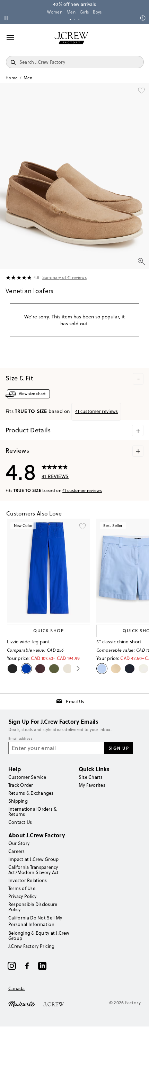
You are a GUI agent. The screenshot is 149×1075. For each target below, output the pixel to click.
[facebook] (27, 965)
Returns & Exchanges (31, 793)
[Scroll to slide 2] (74, 19)
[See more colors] (75, 668)
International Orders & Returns (32, 811)
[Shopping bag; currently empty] (140, 38)
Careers (16, 851)
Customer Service (27, 777)
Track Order (20, 785)
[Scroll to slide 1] (70, 19)
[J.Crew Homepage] (71, 38)
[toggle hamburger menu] (10, 37)
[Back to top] (136, 1062)
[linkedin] (42, 965)
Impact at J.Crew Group (33, 859)
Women (54, 12)
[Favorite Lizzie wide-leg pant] (82, 526)
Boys (97, 12)
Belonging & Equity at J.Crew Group (39, 935)
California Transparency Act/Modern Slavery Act (33, 869)
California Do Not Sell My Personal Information (35, 921)
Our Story (18, 843)
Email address (20, 739)
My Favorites (92, 785)
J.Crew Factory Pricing (31, 946)
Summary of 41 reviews (64, 277)
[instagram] (11, 965)
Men (71, 12)
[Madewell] (21, 1003)
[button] (74, 176)
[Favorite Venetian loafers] (141, 90)
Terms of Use (21, 888)
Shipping (18, 801)
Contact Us (20, 822)
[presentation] (19, 277)
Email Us (75, 701)
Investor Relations (27, 880)
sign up (118, 748)
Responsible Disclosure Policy (32, 907)
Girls (84, 12)
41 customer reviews (82, 490)
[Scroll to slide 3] (78, 19)
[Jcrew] (53, 1003)
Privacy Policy (22, 896)
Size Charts (91, 777)
